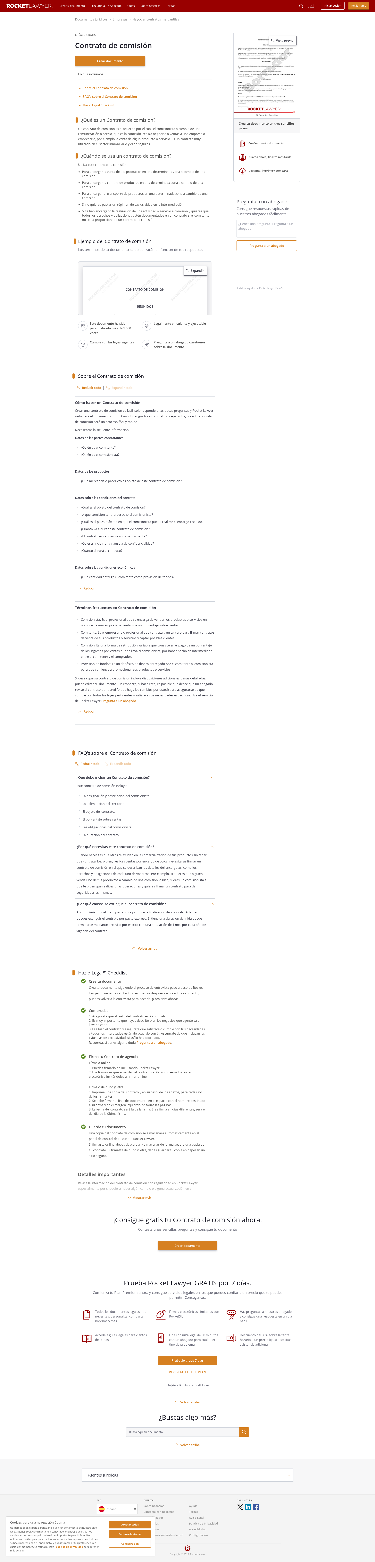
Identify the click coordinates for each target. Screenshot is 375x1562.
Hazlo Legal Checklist (98, 105)
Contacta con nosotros (159, 1512)
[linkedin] (248, 1507)
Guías (131, 6)
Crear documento (110, 61)
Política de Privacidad (203, 1523)
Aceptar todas (130, 1524)
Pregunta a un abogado (118, 701)
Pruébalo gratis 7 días (187, 1360)
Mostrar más (142, 1198)
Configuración (130, 1543)
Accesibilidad (197, 1529)
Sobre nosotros (150, 6)
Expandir (197, 270)
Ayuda (193, 1506)
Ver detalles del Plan (187, 1372)
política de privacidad (69, 1547)
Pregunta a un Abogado (106, 6)
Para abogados (153, 1517)
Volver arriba (147, 948)
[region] (80, 1536)
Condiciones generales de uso (163, 1535)
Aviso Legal (196, 1517)
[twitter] (240, 1507)
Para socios (151, 1523)
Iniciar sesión (332, 5)
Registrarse (358, 5)
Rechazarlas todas (130, 1534)
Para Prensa (152, 1529)
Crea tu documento (72, 6)
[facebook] (256, 1507)
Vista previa (284, 40)
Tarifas (170, 6)
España (111, 1509)
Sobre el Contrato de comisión (105, 88)
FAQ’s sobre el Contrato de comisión (110, 96)
